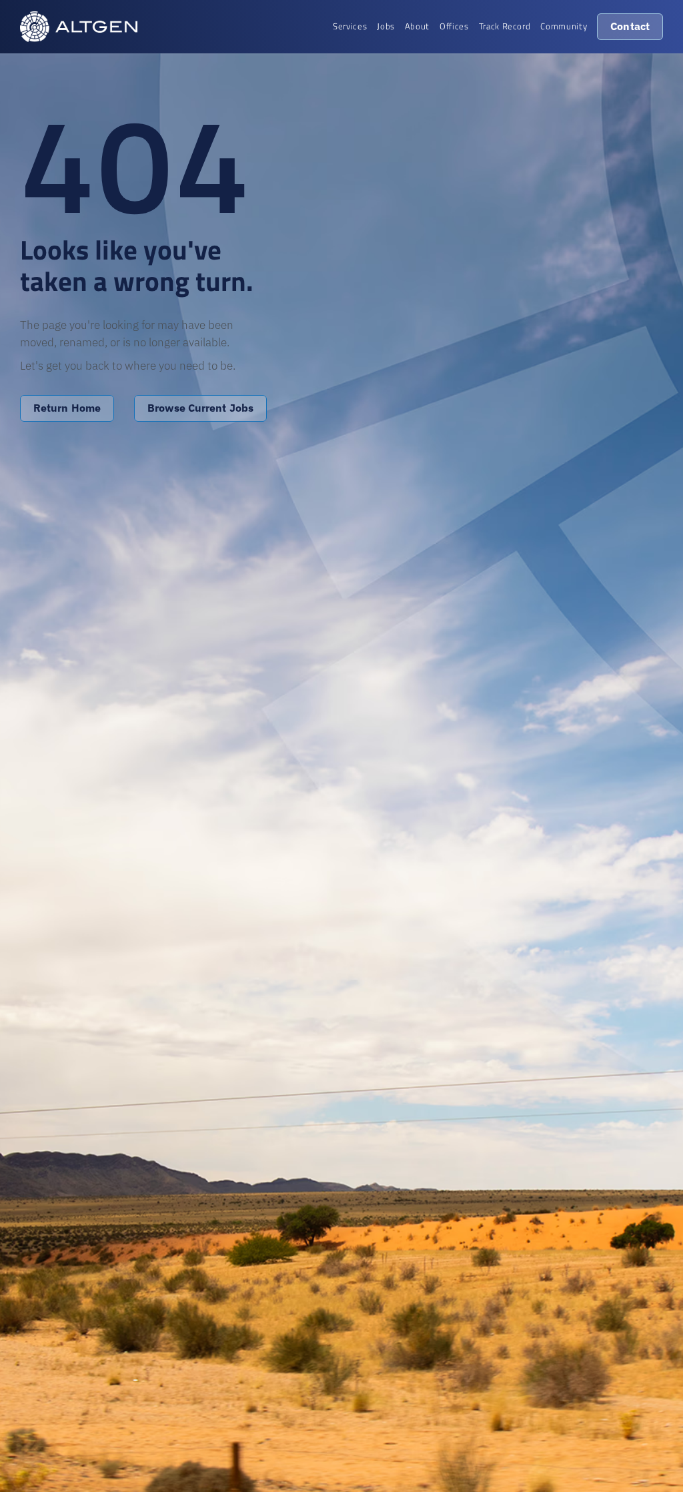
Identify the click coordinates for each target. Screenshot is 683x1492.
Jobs (386, 26)
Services (350, 26)
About (417, 26)
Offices (454, 26)
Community (563, 26)
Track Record (505, 26)
